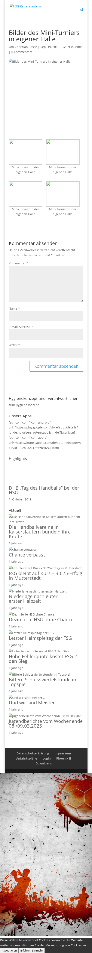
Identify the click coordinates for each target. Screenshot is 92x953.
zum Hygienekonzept (24, 405)
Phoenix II (63, 758)
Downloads (44, 763)
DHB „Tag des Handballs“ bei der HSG (44, 490)
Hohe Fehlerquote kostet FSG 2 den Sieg (43, 658)
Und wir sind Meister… (33, 702)
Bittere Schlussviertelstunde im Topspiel (43, 681)
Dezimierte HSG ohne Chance (41, 619)
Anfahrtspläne (26, 758)
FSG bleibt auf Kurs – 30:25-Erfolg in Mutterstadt (45, 575)
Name (14, 308)
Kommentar (18, 263)
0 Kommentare (22, 52)
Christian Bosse (26, 47)
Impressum (63, 753)
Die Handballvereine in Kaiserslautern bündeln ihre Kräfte (40, 531)
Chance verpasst (27, 554)
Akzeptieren (9, 950)
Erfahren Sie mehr (31, 950)
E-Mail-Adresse (21, 327)
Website (14, 345)
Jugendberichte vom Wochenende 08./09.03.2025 (46, 723)
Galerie (68, 47)
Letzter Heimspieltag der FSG (40, 638)
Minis (78, 47)
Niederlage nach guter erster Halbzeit (33, 598)
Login (47, 758)
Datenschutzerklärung (32, 753)
